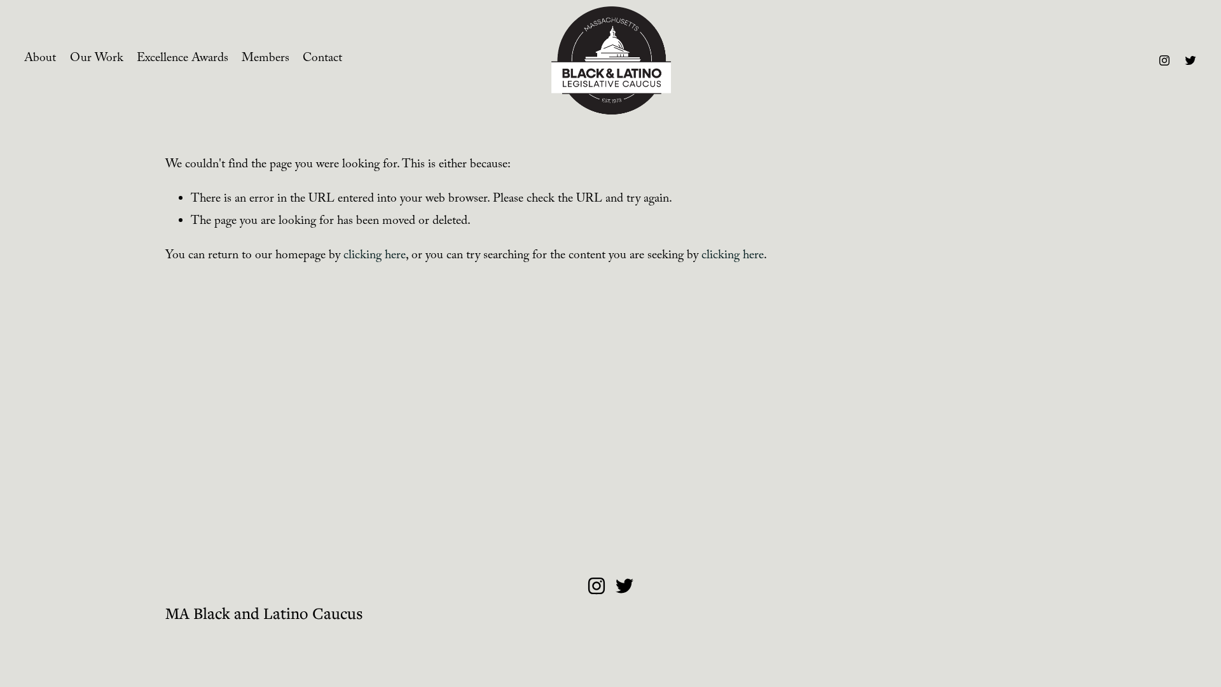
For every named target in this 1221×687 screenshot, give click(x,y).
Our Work (96, 59)
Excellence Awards (182, 59)
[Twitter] (1190, 60)
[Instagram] (1164, 60)
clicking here (374, 256)
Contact (322, 59)
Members (265, 59)
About (40, 59)
